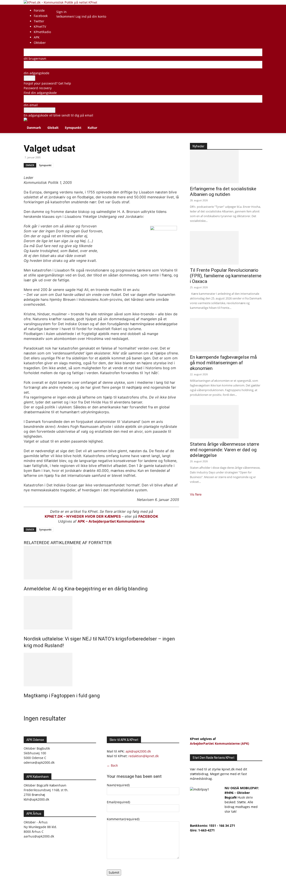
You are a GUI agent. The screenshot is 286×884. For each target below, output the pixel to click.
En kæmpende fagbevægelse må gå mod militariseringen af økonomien (223, 362)
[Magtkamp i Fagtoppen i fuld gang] (101, 669)
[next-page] (27, 705)
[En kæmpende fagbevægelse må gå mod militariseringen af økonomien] (226, 335)
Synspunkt (73, 127)
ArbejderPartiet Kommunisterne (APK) (219, 743)
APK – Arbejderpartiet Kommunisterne (111, 521)
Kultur (92, 127)
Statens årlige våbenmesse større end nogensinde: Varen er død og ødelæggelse (224, 449)
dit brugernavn (35, 58)
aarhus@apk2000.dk (39, 836)
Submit (114, 872)
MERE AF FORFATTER (90, 542)
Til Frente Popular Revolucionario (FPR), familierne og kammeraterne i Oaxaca (225, 275)
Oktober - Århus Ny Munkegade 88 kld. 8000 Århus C (40, 827)
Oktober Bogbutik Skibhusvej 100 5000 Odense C (37, 753)
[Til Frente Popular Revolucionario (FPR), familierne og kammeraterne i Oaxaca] (226, 248)
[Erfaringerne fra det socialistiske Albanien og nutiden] (226, 166)
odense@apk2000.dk (39, 762)
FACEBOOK (148, 516)
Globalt (53, 127)
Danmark (34, 127)
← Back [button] (112, 765)
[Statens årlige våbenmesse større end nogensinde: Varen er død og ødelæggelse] (226, 422)
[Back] (68, 7)
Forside (39, 10)
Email (118, 802)
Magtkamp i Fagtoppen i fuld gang (62, 695)
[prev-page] (25, 705)
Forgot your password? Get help (47, 83)
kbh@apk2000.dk (36, 799)
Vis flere (196, 494)
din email (31, 105)
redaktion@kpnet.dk (143, 756)
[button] (257, 123)
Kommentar (123, 819)
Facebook (41, 16)
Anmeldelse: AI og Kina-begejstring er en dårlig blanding (86, 588)
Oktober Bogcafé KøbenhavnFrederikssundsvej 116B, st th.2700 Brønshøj (46, 790)
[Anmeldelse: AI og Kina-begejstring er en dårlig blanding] (101, 562)
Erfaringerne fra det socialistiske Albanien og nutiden (223, 191)
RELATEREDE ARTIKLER (47, 542)
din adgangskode (36, 73)
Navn (118, 785)
